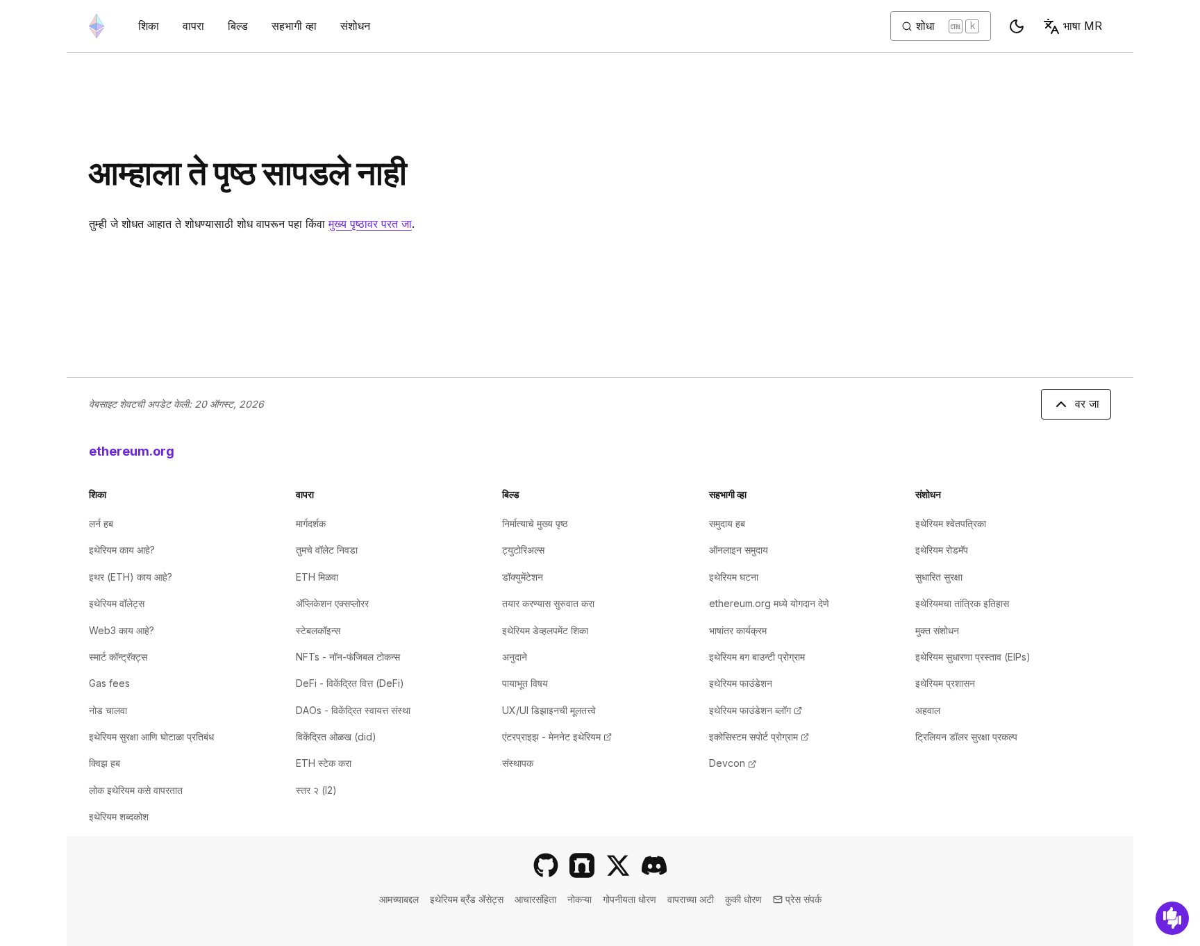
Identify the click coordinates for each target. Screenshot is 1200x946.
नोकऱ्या (579, 899)
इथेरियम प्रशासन (945, 683)
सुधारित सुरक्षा (938, 577)
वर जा (1087, 403)
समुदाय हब (727, 523)
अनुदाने (514, 657)
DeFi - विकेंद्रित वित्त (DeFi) (350, 683)
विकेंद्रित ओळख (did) (336, 736)
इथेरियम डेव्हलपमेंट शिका (545, 630)
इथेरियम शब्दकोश (119, 816)
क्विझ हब (104, 763)
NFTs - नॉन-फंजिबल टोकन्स (348, 657)
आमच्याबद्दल (399, 899)
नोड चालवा (108, 710)
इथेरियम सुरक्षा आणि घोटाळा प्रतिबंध (151, 736)
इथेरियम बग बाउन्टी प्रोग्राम (757, 657)
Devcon (732, 763)
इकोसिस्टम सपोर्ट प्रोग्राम (759, 736)
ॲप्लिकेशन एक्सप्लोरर (332, 603)
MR (1082, 26)
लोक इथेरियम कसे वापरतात (136, 790)
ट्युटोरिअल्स (523, 550)
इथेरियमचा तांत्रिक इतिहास (962, 603)
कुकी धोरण (743, 899)
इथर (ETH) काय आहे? (130, 577)
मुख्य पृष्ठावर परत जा (370, 224)
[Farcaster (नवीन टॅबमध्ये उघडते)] (581, 865)
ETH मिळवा (317, 577)
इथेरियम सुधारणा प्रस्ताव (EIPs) (973, 657)
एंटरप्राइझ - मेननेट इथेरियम (557, 736)
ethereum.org (131, 451)
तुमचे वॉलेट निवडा (327, 550)
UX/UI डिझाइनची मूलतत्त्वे (549, 710)
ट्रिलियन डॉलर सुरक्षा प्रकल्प (966, 736)
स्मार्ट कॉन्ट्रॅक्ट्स (118, 657)
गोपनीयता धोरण (629, 899)
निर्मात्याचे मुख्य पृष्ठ (534, 523)
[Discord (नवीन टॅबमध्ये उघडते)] (654, 865)
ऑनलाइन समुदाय (738, 550)
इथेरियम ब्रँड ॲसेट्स (466, 899)
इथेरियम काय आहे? (122, 550)
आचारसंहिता (535, 899)
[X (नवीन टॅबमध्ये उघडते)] (618, 865)
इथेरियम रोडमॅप (941, 550)
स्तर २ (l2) (316, 790)
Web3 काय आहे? (121, 630)
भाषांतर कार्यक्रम (738, 630)
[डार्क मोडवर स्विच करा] (1016, 26)
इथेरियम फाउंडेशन (740, 683)
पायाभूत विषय (525, 683)
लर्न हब (101, 523)
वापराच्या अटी (690, 899)
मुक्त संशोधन (937, 630)
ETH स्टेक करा (323, 763)
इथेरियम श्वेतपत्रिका (950, 523)
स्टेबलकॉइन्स (318, 630)
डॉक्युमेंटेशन (522, 577)
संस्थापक (517, 763)
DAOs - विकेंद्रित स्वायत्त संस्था (353, 710)
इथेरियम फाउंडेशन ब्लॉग (755, 710)
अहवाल (927, 710)
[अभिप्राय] (1172, 918)
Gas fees (109, 683)
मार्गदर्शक (311, 523)
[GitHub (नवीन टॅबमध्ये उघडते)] (545, 865)
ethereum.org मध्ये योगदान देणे (769, 603)
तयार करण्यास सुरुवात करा (548, 603)
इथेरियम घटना (733, 577)
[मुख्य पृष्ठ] (96, 26)
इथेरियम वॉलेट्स (116, 603)
